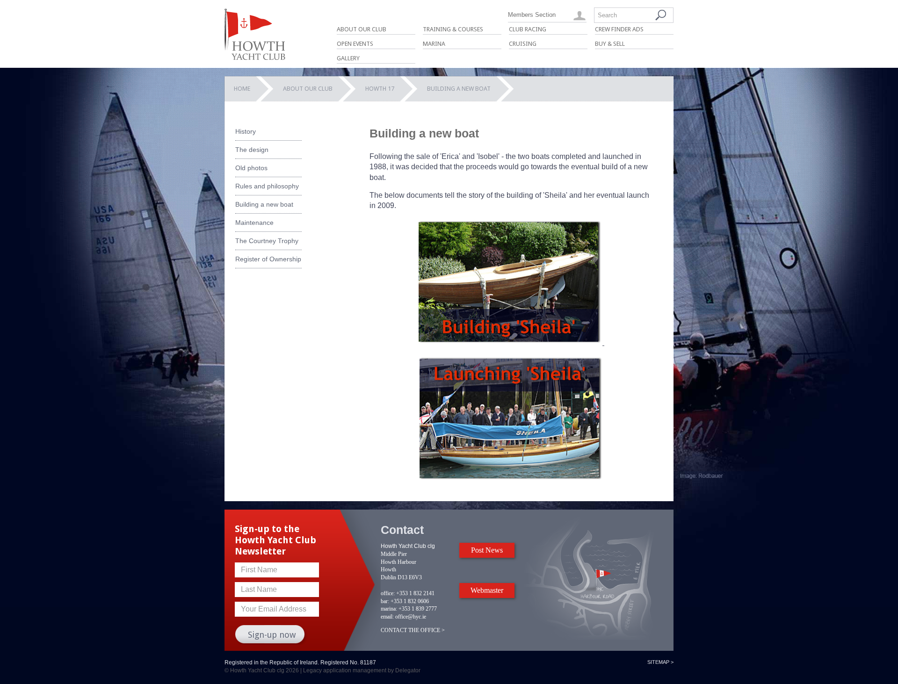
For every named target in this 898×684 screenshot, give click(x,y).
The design (251, 149)
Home (242, 88)
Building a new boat (264, 204)
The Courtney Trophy (266, 241)
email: (387, 616)
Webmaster (487, 590)
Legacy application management (344, 670)
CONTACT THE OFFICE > (413, 630)
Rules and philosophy (267, 186)
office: (388, 593)
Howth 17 (379, 88)
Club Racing (527, 29)
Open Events (355, 43)
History (245, 131)
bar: (385, 601)
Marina (434, 43)
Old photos (251, 168)
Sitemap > (660, 662)
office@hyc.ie (410, 616)
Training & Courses (453, 29)
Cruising (522, 43)
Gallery (348, 58)
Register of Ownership (268, 259)
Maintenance (254, 222)
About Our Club (361, 29)
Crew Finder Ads (619, 29)
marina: (389, 608)
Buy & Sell (610, 43)
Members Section (532, 14)
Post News (487, 550)
